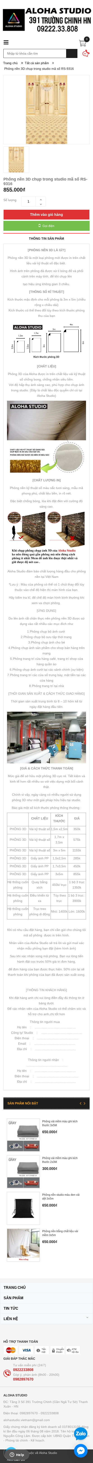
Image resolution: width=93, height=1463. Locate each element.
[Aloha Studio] (46, 22)
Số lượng (9, 200)
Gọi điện (48, 226)
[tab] (46, 238)
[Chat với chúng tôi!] (81, 1451)
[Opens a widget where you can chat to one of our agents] (17, 1455)
